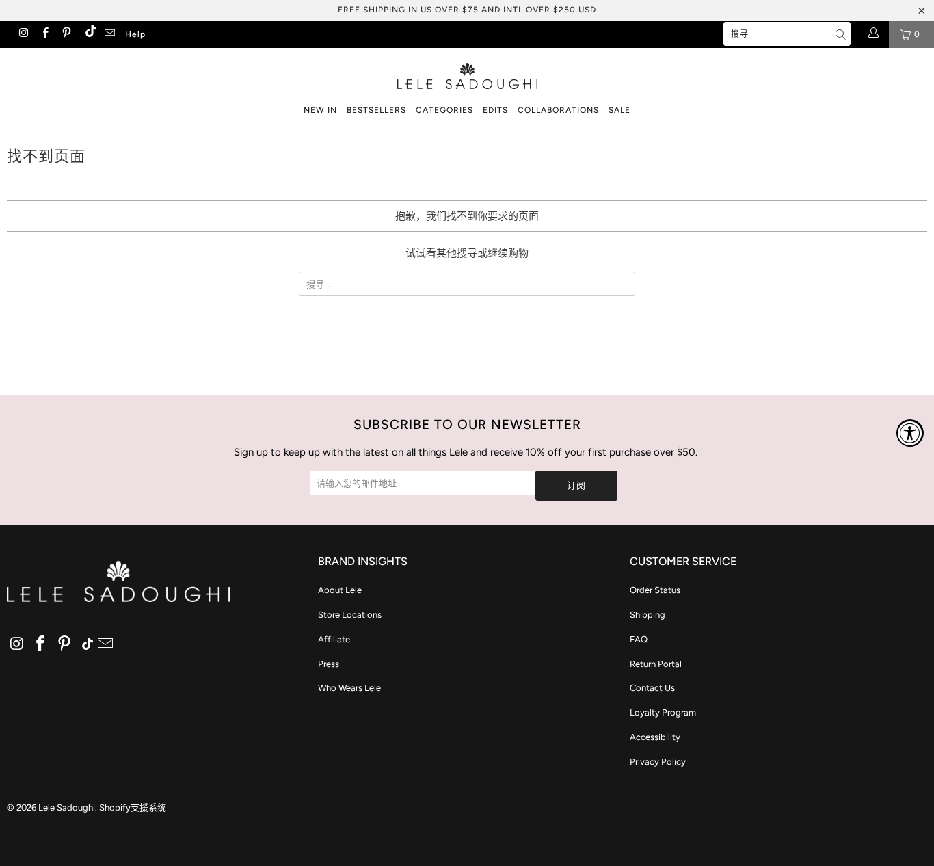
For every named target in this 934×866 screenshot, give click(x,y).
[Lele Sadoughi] (467, 73)
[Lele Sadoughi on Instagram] (23, 34)
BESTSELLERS (376, 110)
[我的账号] (873, 34)
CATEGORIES (444, 110)
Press (328, 664)
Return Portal (656, 664)
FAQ (639, 639)
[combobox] (787, 34)
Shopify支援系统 (132, 807)
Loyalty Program (663, 712)
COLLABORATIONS (558, 110)
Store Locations (350, 614)
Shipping (647, 614)
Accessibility (655, 737)
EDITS (495, 110)
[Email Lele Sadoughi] (109, 34)
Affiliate (334, 639)
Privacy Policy (658, 762)
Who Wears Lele (349, 688)
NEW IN (320, 110)
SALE (619, 110)
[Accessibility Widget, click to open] (910, 433)
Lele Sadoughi (66, 807)
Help (135, 34)
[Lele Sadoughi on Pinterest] (66, 34)
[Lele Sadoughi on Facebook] (44, 34)
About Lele (340, 590)
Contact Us (652, 688)
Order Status (655, 590)
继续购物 (508, 253)
